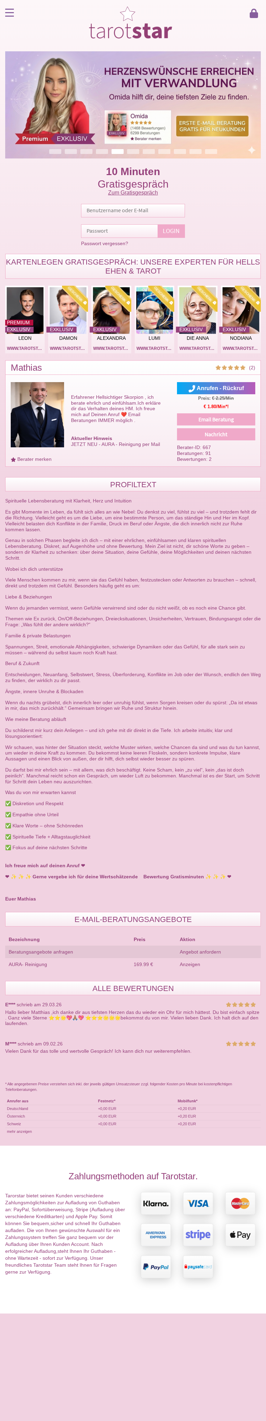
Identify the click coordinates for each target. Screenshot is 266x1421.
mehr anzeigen (19, 1131)
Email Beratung (216, 419)
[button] (133, 104)
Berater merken (34, 459)
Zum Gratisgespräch (133, 193)
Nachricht (216, 434)
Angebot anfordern (200, 952)
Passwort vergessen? (104, 243)
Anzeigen (190, 964)
